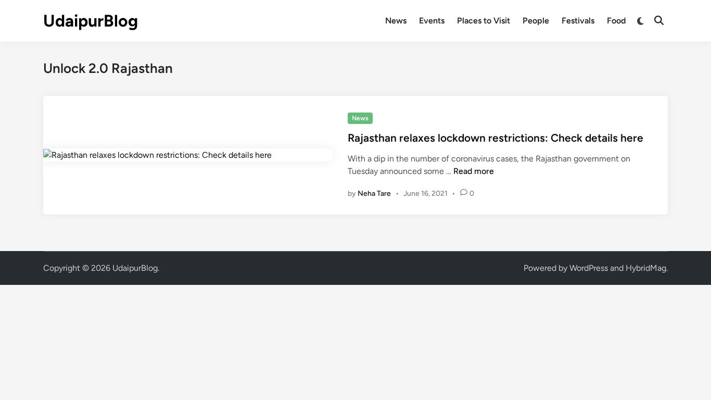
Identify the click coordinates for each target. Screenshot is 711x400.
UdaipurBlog (90, 21)
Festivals (578, 21)
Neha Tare (374, 193)
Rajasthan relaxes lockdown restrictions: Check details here (495, 137)
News (396, 21)
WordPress (588, 268)
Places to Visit (483, 21)
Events (432, 21)
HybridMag (646, 268)
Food (616, 21)
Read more (473, 171)
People (536, 21)
